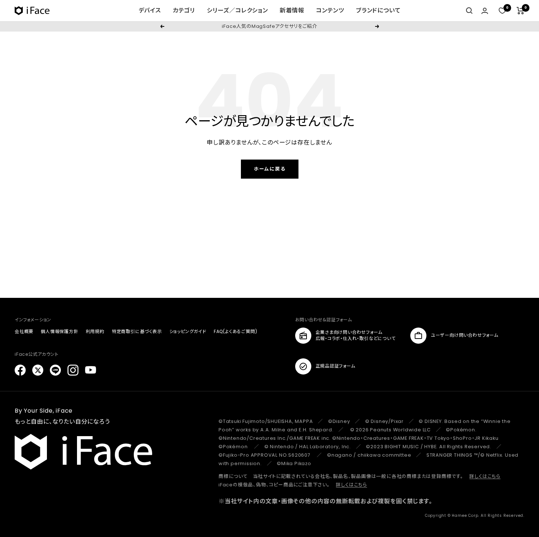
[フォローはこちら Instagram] (72, 370)
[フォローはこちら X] (37, 370)
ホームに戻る (270, 168)
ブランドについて (378, 10)
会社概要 (24, 331)
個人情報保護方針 (59, 331)
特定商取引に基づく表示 (137, 331)
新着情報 (292, 10)
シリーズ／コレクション (237, 10)
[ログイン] (484, 11)
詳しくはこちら (484, 476)
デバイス (150, 10)
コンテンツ (330, 10)
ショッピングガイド (187, 331)
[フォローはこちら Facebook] (20, 370)
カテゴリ (184, 10)
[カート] (520, 10)
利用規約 (95, 331)
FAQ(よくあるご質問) (235, 331)
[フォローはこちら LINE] (55, 370)
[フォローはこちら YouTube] (90, 370)
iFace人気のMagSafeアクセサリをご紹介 (269, 26)
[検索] (469, 10)
